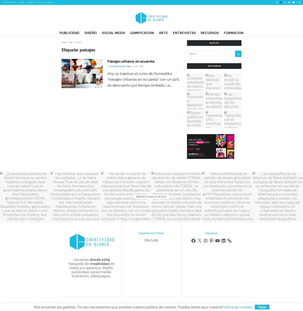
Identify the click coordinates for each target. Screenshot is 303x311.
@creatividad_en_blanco (152, 197)
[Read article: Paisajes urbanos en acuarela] (82, 73)
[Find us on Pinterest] (289, 2)
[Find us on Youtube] (293, 2)
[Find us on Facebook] (277, 2)
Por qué (40, 2)
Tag (70, 42)
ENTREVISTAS (184, 33)
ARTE (163, 33)
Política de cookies (236, 307)
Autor (21, 2)
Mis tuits (151, 240)
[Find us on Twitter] (281, 2)
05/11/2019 (134, 66)
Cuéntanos (30, 2)
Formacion (234, 33)
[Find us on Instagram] (285, 2)
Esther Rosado (118, 66)
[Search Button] (300, 2)
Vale (262, 307)
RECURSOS (210, 33)
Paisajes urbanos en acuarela (130, 61)
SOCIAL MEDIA (113, 33)
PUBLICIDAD (70, 33)
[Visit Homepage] (151, 18)
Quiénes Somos (9, 2)
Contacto (49, 2)
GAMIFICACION (142, 33)
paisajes (78, 42)
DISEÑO (91, 33)
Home (64, 42)
